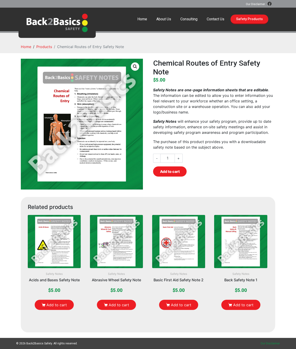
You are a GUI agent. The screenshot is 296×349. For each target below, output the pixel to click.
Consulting (188, 19)
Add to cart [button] (56, 305)
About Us (163, 19)
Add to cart (170, 171)
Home (142, 19)
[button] (135, 66)
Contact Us (215, 19)
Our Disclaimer (255, 4)
